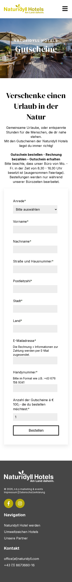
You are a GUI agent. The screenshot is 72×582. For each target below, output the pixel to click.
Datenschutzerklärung (32, 492)
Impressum (10, 492)
